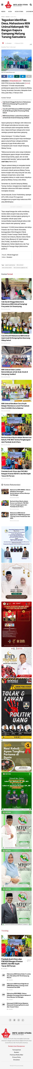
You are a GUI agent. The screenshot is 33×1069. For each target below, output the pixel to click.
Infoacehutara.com (15, 81)
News (3, 11)
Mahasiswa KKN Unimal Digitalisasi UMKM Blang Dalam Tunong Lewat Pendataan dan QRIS (18, 985)
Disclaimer (16, 1059)
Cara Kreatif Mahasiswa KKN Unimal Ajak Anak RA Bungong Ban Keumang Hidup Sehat (16, 111)
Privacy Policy (16, 1057)
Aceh (10, 11)
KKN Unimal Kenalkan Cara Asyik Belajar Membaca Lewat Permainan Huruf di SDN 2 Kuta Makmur (15, 406)
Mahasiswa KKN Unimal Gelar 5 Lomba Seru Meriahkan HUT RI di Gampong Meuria (19, 975)
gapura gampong (10, 265)
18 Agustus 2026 (15, 497)
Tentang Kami (16, 1050)
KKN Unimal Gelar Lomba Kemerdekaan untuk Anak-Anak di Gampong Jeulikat (14, 372)
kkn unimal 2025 (7, 267)
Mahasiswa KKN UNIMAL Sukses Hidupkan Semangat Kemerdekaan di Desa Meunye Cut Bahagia (19, 995)
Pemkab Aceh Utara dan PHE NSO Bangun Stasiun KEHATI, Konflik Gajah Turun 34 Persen (16, 473)
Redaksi (9, 43)
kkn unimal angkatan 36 (20, 267)
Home (2, 16)
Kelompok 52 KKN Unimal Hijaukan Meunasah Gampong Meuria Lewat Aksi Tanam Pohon (18, 1005)
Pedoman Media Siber (16, 1054)
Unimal (27, 83)
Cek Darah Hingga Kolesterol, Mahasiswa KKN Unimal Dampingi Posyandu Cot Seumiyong (17, 104)
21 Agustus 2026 (6, 376)
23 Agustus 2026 (6, 309)
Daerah (7, 16)
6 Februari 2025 (19, 43)
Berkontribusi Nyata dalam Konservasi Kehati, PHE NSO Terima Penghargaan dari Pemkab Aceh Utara (16, 439)
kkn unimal (20, 265)
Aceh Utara (19, 11)
